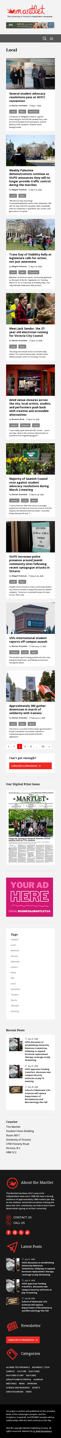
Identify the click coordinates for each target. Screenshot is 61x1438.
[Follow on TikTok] (27, 1232)
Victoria (14, 956)
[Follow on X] (21, 1232)
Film (12, 978)
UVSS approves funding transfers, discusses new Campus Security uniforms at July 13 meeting (38, 1075)
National (15, 950)
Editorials (15, 961)
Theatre (15, 994)
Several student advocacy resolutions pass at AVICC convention (27, 97)
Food (13, 983)
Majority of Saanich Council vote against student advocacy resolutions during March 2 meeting (29, 484)
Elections (34, 1371)
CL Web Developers (42, 1431)
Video (29, 1391)
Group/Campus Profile (18, 1379)
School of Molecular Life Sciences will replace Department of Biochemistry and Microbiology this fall (37, 1096)
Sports (14, 1000)
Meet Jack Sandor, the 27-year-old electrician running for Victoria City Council (28, 332)
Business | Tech (41, 1367)
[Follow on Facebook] (8, 1232)
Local (13, 111)
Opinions (32, 1383)
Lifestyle (15, 1005)
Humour (38, 1379)
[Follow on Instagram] (14, 1232)
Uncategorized (14, 1391)
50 (43, 746)
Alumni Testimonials (18, 1367)
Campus (14, 500)
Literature (15, 989)
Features (25, 425)
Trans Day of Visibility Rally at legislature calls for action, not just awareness (30, 258)
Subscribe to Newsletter (24, 765)
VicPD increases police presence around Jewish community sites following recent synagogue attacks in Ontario (29, 564)
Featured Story (15, 1375)
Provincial (33, 111)
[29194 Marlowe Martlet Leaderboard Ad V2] (30, 27)
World (31, 724)
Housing (15, 1011)
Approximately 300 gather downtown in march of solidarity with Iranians (27, 709)
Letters (14, 967)
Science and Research (18, 1387)
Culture (14, 425)
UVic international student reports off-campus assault (28, 639)
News (22, 111)
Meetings (11, 1383)
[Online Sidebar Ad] (29, 916)
